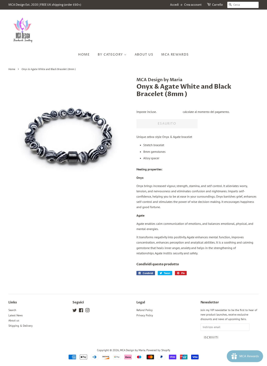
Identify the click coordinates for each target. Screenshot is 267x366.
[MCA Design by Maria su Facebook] (81, 311)
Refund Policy (144, 310)
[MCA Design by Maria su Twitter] (75, 311)
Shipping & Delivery (20, 325)
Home (84, 54)
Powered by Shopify (158, 350)
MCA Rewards (175, 54)
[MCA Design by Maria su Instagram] (87, 311)
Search (12, 310)
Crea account (193, 5)
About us (144, 54)
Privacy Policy (144, 315)
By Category (111, 54)
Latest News (15, 315)
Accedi (174, 5)
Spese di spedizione (169, 112)
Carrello (217, 5)
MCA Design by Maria (132, 350)
